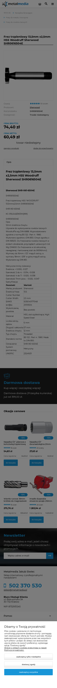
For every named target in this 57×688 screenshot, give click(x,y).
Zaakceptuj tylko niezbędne (28, 657)
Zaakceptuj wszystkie (28, 672)
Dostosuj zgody (28, 664)
